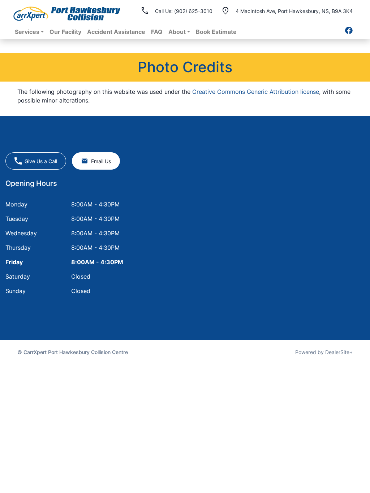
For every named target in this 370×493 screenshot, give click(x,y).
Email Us (101, 161)
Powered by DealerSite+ (324, 352)
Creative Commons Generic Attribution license (255, 91)
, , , (294, 11)
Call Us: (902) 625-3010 (183, 11)
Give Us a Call (41, 161)
